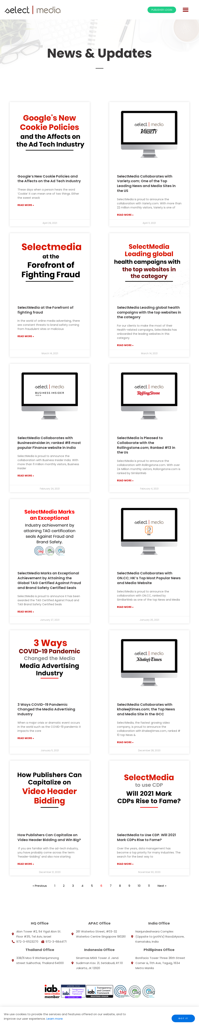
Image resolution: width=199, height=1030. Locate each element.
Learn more (54, 1019)
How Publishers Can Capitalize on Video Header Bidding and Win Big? (49, 837)
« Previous (40, 886)
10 (139, 886)
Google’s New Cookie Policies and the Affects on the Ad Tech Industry (49, 179)
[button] (185, 9)
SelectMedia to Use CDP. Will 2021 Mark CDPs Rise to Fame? (146, 837)
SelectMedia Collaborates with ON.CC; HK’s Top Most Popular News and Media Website (149, 578)
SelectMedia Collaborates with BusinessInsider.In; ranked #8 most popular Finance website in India (49, 442)
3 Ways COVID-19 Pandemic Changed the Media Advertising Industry (46, 709)
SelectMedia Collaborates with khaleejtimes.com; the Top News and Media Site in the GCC (146, 709)
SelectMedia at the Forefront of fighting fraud (45, 310)
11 (149, 886)
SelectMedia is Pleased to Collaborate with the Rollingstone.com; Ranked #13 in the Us (146, 445)
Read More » (25, 205)
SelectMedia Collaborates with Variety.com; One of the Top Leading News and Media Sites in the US (146, 183)
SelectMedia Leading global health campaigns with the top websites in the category (149, 312)
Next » (162, 886)
